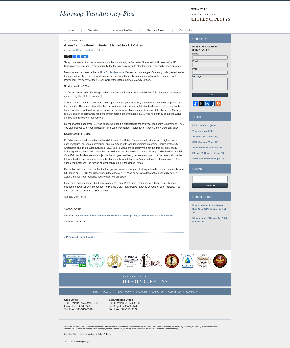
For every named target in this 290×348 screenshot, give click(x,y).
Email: (195, 61)
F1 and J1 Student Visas (208, 153)
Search (210, 185)
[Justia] (213, 104)
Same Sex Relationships (208, 158)
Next (91, 237)
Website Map (174, 292)
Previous (70, 237)
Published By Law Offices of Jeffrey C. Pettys (210, 14)
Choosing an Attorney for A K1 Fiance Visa (209, 220)
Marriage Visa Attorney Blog (97, 13)
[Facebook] (195, 104)
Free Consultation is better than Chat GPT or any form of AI (209, 209)
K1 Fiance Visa (146, 215)
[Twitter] (201, 104)
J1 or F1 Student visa (111, 72)
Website (93, 30)
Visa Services (166, 215)
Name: (195, 53)
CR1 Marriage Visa (127, 215)
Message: (197, 76)
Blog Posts (192, 292)
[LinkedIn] (207, 104)
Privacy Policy (123, 292)
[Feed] (219, 104)
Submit (210, 95)
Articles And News (107, 215)
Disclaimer (141, 292)
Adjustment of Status (85, 215)
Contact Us (186, 30)
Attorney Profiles (123, 30)
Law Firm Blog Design (76, 342)
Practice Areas (156, 30)
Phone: (195, 69)
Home (70, 30)
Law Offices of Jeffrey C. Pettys (98, 334)
